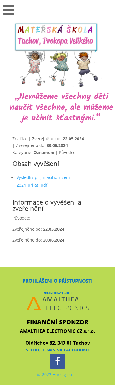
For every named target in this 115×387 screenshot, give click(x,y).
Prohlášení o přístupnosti (57, 281)
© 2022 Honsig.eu (54, 374)
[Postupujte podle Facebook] (57, 361)
